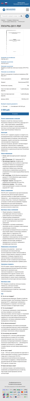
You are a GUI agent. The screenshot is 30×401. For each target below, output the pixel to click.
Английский (18, 106)
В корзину (15, 114)
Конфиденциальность (15, 382)
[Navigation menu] (27, 10)
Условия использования (15, 384)
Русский (5, 106)
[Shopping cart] (27, 16)
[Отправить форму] (21, 16)
